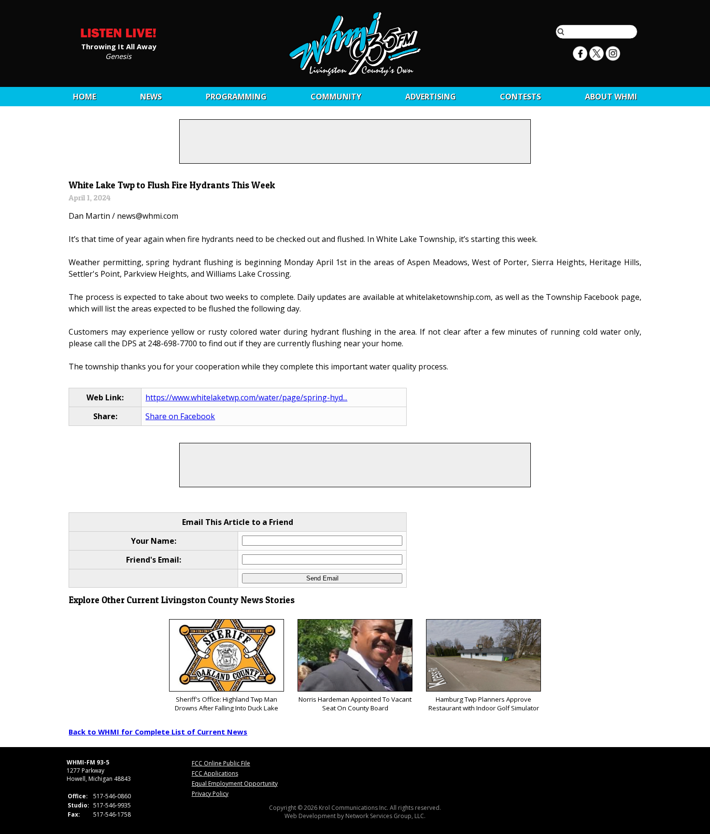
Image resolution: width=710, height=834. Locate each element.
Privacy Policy (210, 794)
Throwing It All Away (118, 46)
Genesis (118, 55)
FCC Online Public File (221, 763)
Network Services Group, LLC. (385, 816)
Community (336, 96)
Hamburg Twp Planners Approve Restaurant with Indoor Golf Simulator (483, 703)
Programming (236, 96)
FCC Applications (215, 773)
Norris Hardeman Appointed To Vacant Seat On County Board (355, 703)
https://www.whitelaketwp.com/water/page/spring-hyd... (246, 397)
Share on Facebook (180, 416)
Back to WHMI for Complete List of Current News (158, 731)
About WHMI (611, 96)
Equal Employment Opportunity (235, 783)
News (151, 96)
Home (84, 96)
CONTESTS (520, 96)
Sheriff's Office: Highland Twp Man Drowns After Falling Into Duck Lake (226, 703)
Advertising (430, 96)
